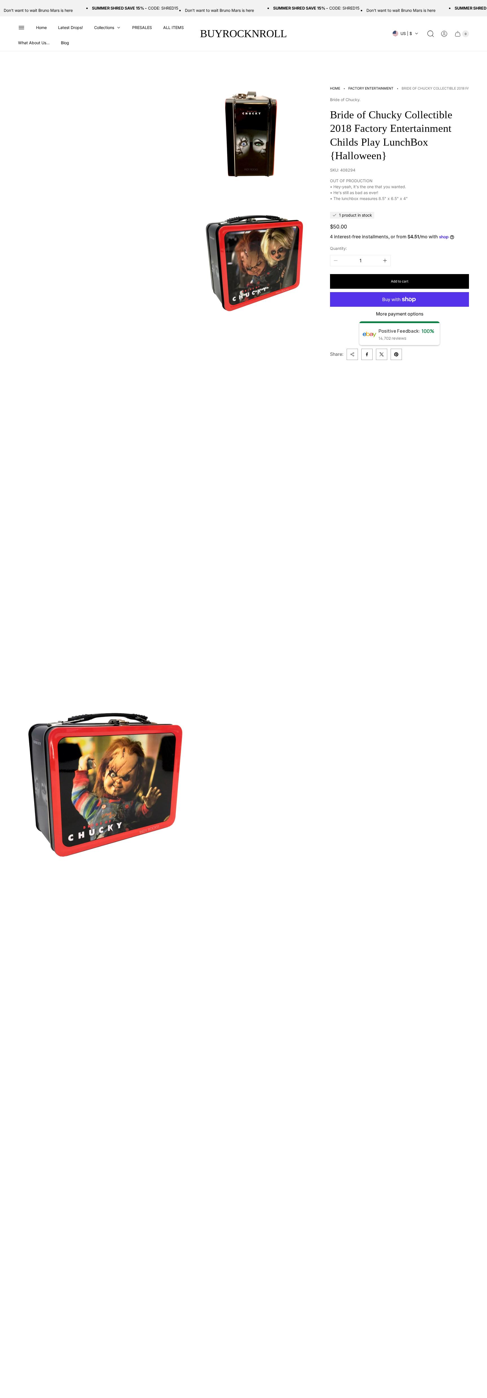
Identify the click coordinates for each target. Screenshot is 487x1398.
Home (335, 88)
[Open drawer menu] (21, 27)
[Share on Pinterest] (396, 354)
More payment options (399, 313)
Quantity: (338, 248)
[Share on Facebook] (367, 354)
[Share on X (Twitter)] (381, 354)
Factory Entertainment (370, 88)
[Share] (352, 354)
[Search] (430, 34)
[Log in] (444, 34)
